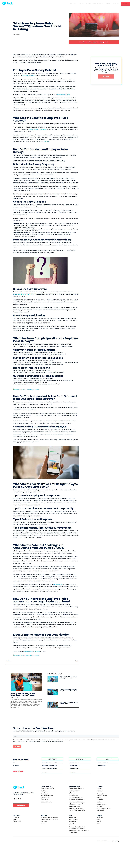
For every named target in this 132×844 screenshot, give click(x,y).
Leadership (80, 759)
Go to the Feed (18, 771)
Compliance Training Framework (76, 826)
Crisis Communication (74, 790)
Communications (74, 762)
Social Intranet (44, 793)
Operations (73, 772)
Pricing (94, 3)
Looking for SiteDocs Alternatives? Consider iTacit (69, 703)
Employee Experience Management (77, 803)
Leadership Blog (72, 821)
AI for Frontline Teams (46, 803)
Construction (100, 799)
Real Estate (99, 806)
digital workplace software (32, 651)
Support (15, 819)
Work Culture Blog (73, 819)
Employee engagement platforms (23, 294)
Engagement (44, 790)
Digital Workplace (45, 797)
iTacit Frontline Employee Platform (49, 817)
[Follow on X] (19, 799)
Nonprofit (99, 797)
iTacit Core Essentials (46, 801)
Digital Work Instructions (74, 804)
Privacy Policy (116, 841)
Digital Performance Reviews (76, 801)
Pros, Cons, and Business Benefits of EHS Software (23, 694)
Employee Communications (48, 788)
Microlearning (72, 793)
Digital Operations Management (76, 808)
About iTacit (100, 817)
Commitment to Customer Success (50, 819)
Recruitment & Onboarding (47, 795)
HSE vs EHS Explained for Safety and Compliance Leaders (68, 677)
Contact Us (16, 817)
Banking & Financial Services (103, 808)
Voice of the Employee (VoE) (37, 129)
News (98, 823)
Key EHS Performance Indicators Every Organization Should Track (68, 690)
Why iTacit (73, 3)
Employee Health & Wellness (49, 768)
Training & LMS (44, 792)
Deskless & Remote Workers (49, 765)
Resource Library (73, 832)
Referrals (99, 821)
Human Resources (74, 765)
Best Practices (101, 765)
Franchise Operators (101, 804)
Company (108, 3)
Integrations (44, 821)
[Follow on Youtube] (16, 799)
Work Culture (52, 759)
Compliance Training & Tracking (76, 799)
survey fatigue (57, 584)
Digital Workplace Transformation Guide (78, 830)
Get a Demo (125, 3)
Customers (99, 3)
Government (100, 790)
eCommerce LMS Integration (76, 797)
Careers (99, 819)
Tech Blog (71, 823)
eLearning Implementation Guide (77, 828)
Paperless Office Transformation (77, 810)
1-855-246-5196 (17, 821)
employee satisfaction (63, 94)
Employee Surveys (73, 792)
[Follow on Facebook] (14, 799)
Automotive (99, 803)
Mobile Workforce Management (76, 788)
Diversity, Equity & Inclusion (49, 762)
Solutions (87, 3)
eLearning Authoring (74, 795)
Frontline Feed (72, 817)
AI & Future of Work (103, 762)
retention (46, 141)
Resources (115, 3)
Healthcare (99, 792)
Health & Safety (100, 810)
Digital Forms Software (74, 806)
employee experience (28, 75)
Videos (15, 763)
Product (80, 3)
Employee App (44, 799)
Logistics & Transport (102, 795)
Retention (44, 772)
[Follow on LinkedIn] (21, 799)
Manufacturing (100, 793)
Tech (107, 759)
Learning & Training (75, 768)
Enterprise (99, 788)
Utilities (98, 801)
